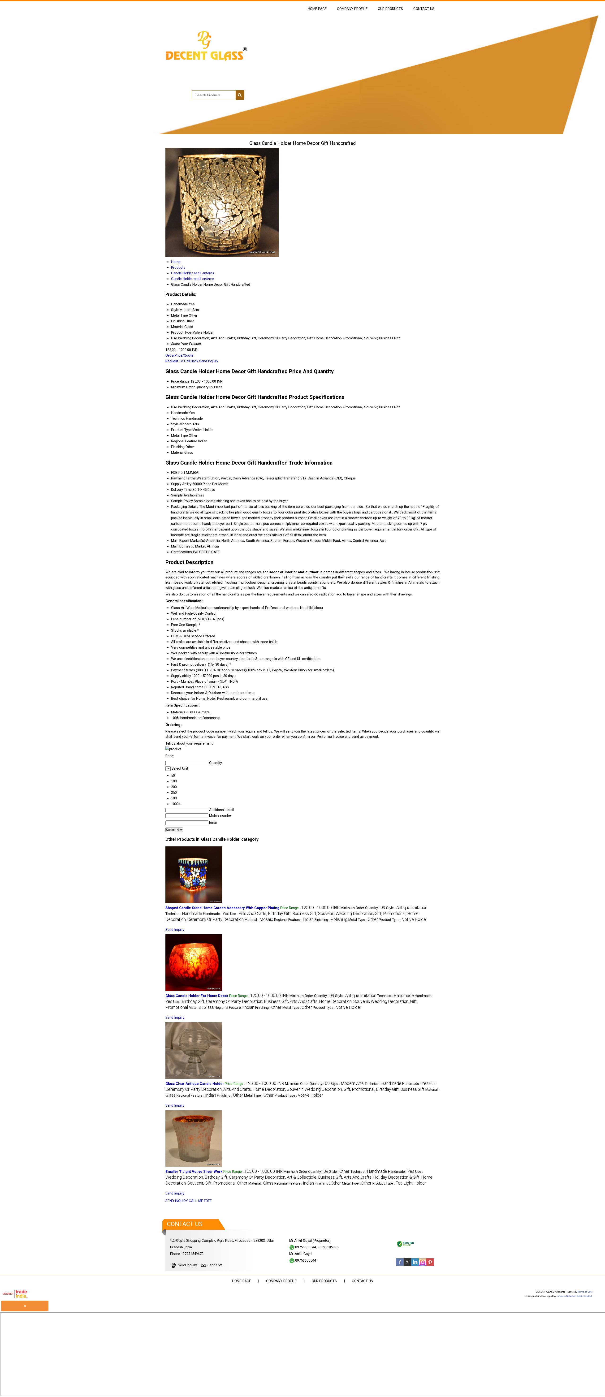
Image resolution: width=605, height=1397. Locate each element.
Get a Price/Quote (179, 355)
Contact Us (423, 9)
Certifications (181, 552)
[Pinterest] (430, 1265)
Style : (406, 908)
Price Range (180, 381)
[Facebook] (400, 1265)
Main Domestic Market (188, 546)
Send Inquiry (208, 361)
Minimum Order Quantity (189, 387)
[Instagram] (422, 1265)
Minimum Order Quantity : (363, 908)
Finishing (178, 447)
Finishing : (331, 920)
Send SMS (215, 1265)
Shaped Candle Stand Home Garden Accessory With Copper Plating (222, 908)
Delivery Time (181, 489)
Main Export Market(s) (188, 541)
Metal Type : (363, 920)
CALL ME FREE (200, 1201)
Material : (259, 920)
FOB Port (178, 472)
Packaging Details (184, 506)
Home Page (317, 9)
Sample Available (184, 495)
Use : (298, 1177)
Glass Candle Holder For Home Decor (196, 996)
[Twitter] (407, 1265)
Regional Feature (184, 441)
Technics (178, 418)
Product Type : (403, 920)
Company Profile (352, 9)
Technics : (183, 914)
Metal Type (179, 435)
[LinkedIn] (415, 1265)
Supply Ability (181, 484)
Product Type (181, 430)
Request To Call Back (181, 361)
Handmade (179, 413)
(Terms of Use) (584, 1291)
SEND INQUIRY (176, 1201)
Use (174, 407)
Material (177, 452)
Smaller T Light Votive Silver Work (193, 1171)
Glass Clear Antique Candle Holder (194, 1084)
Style (175, 424)
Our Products (390, 9)
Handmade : (216, 914)
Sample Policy (182, 501)
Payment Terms (183, 478)
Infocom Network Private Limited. (574, 1296)
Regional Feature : (294, 920)
